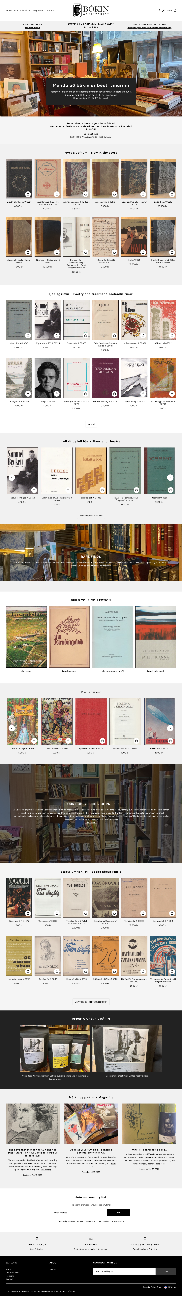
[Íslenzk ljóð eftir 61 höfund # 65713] (76, 378)
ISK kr (170, 1287)
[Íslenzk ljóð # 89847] (19, 320)
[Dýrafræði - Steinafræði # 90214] (48, 237)
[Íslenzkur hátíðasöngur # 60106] (105, 898)
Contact (9, 1279)
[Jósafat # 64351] (159, 470)
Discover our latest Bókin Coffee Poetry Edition (127, 1076)
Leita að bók (91, 27)
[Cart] (175, 10)
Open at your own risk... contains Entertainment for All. (91, 1151)
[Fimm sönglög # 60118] (76, 956)
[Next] (170, 477)
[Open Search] (159, 10)
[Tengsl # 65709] (48, 378)
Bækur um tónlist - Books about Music (91, 872)
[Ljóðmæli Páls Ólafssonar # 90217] (134, 178)
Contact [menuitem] (50, 10)
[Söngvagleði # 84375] (19, 898)
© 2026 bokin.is (13, 1291)
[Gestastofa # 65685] (76, 320)
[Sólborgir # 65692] (163, 320)
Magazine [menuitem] (38, 10)
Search (52, 1269)
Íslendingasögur (69, 671)
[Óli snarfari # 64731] (159, 721)
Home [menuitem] (9, 10)
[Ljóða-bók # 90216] (163, 178)
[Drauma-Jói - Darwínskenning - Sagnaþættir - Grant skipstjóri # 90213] (76, 237)
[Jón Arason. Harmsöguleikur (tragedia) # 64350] (125, 470)
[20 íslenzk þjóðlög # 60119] (105, 956)
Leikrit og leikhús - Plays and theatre (91, 441)
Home (8, 1269)
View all (91, 424)
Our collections (12, 1272)
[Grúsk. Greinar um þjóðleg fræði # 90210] (163, 237)
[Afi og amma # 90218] (105, 178)
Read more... (91, 822)
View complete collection (91, 515)
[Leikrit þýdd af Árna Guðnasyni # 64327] (57, 470)
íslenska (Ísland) (150, 1287)
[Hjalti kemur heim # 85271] (91, 721)
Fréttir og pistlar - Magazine (91, 1097)
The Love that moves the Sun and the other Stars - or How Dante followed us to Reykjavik (33, 1152)
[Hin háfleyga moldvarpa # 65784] (163, 378)
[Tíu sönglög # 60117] (48, 956)
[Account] (163, 10)
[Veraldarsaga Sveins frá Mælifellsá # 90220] (48, 178)
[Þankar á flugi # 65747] (134, 378)
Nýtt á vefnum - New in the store (91, 152)
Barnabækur (91, 692)
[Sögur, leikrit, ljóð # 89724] (48, 320)
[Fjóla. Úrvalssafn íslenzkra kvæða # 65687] (105, 320)
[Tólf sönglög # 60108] (134, 898)
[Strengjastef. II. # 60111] (163, 898)
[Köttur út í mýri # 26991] (22, 721)
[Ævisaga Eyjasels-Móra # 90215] (19, 237)
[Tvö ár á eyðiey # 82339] (57, 721)
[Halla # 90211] (134, 237)
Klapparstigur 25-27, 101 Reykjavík (90, 98)
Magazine (10, 1276)
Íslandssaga (26, 671)
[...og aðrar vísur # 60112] (19, 956)
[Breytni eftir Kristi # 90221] (19, 178)
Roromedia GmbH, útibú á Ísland (60, 1291)
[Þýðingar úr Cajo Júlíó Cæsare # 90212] (105, 237)
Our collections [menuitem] (22, 10)
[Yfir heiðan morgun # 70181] (105, 378)
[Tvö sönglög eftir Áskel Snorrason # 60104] (76, 898)
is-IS (169, 10)
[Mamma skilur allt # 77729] (125, 721)
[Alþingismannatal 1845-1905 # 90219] (76, 178)
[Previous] (12, 477)
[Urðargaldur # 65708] (19, 378)
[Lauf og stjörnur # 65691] (134, 320)
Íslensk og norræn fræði (113, 671)
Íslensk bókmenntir (155, 671)
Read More (46, 1169)
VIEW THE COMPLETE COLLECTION (91, 1002)
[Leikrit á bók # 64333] (91, 470)
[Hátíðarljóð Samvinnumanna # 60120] (134, 956)
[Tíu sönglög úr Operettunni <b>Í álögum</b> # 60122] (163, 956)
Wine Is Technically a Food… (149, 1149)
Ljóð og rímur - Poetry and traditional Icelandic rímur (91, 294)
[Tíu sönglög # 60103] (48, 898)
